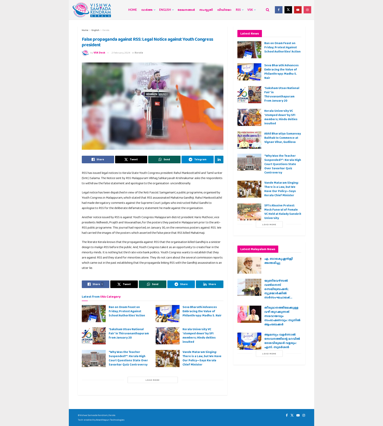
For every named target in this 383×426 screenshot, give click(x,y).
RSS (238, 10)
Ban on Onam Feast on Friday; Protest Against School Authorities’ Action (127, 311)
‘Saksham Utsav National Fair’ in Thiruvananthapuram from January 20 (129, 333)
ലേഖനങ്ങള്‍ (186, 10)
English (165, 10)
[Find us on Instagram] (307, 9)
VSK (250, 10)
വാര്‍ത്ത (147, 10)
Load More (153, 379)
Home (132, 10)
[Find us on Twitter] (288, 9)
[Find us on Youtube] (298, 9)
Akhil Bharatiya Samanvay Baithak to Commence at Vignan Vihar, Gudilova (282, 137)
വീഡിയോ (224, 10)
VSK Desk (99, 52)
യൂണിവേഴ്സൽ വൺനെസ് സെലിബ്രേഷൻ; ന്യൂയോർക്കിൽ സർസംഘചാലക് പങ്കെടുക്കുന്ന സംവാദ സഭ (280, 293)
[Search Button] (267, 10)
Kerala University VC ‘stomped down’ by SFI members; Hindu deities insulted (199, 335)
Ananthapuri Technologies (110, 420)
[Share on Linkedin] (219, 159)
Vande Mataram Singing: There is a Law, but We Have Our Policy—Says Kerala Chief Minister (202, 358)
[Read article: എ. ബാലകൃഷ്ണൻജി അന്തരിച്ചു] (249, 265)
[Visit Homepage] (92, 9)
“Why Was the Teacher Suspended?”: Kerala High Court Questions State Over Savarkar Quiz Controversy (128, 358)
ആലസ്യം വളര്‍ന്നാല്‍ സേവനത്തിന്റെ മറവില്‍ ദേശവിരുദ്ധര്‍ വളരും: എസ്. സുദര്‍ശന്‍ (282, 340)
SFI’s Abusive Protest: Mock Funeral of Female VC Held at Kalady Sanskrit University (282, 211)
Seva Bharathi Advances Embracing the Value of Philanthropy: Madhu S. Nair (202, 311)
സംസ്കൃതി (206, 10)
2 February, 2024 (121, 52)
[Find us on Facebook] (278, 9)
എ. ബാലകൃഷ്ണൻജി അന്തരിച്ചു (278, 261)
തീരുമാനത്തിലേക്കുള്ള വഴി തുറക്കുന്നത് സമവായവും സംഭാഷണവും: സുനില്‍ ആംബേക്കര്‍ (282, 316)
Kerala (106, 30)
